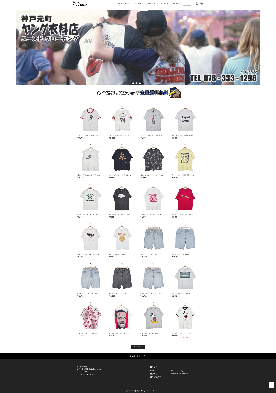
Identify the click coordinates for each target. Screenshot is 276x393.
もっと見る (138, 347)
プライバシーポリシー (178, 371)
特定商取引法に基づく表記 (180, 373)
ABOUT (127, 4)
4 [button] (143, 87)
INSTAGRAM (137, 4)
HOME (120, 4)
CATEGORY (165, 4)
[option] (138, 47)
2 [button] (136, 87)
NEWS (153, 373)
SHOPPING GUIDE (152, 4)
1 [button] (133, 87)
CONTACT (176, 4)
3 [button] (140, 87)
